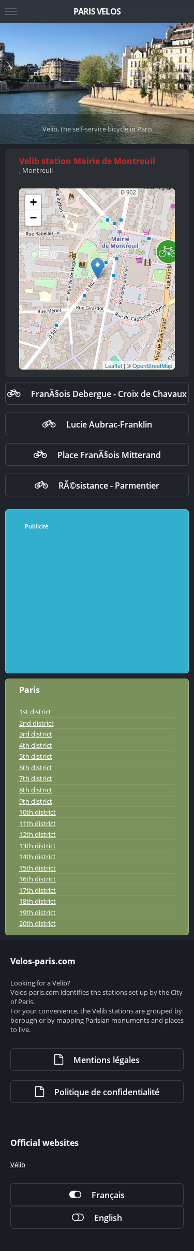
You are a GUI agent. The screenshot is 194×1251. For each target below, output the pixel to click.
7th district (35, 778)
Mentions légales (106, 1060)
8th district (35, 789)
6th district (35, 767)
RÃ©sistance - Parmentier (108, 485)
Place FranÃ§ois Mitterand (109, 455)
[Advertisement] (97, 602)
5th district (35, 756)
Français (108, 1195)
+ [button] (33, 202)
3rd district (35, 734)
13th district (37, 845)
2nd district (36, 723)
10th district (37, 812)
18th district (37, 901)
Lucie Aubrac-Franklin (109, 424)
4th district (35, 745)
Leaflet (113, 365)
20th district (37, 923)
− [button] (33, 217)
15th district (37, 868)
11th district (37, 823)
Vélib (17, 1164)
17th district (37, 890)
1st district (35, 711)
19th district (37, 912)
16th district (37, 879)
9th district (35, 801)
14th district (37, 856)
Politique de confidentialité (106, 1092)
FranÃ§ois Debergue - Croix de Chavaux (109, 394)
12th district (37, 834)
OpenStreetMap (152, 365)
